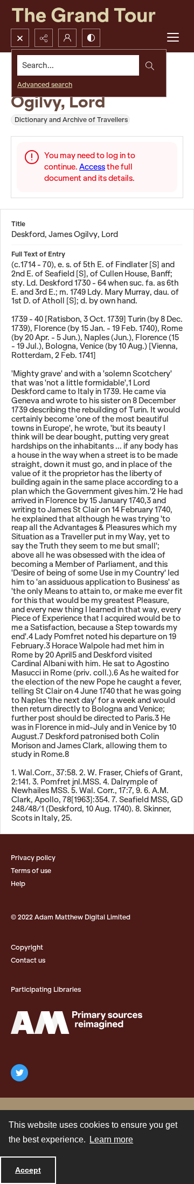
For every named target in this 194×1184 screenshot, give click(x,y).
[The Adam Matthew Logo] (76, 1022)
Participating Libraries (46, 989)
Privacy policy (33, 858)
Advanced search (44, 84)
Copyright (27, 947)
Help (18, 883)
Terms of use (31, 871)
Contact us (28, 960)
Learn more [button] (111, 1139)
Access (92, 167)
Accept (28, 1170)
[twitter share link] (19, 1072)
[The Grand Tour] (97, 14)
